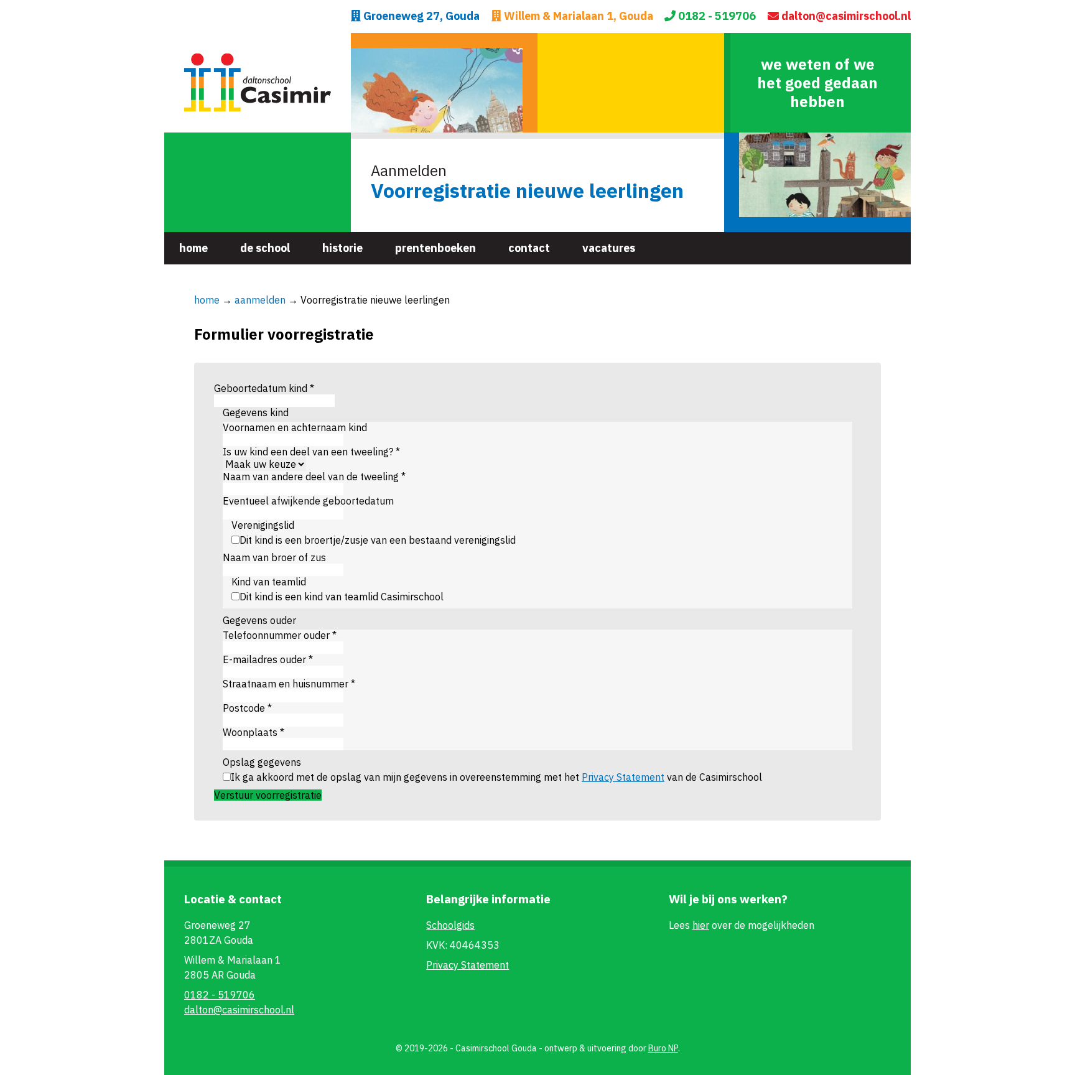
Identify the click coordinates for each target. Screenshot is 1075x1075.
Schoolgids (450, 925)
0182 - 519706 (716, 16)
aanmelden (260, 300)
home (207, 300)
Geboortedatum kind (264, 388)
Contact (529, 248)
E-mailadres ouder (268, 659)
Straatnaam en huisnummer (289, 683)
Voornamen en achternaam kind (295, 427)
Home (193, 248)
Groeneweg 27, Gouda (420, 16)
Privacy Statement (623, 777)
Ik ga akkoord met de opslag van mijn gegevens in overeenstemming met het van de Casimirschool (496, 777)
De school (265, 248)
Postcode (247, 708)
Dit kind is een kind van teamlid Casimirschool (342, 596)
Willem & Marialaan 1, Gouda (577, 16)
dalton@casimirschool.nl (845, 16)
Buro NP (663, 1048)
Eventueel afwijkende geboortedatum (308, 501)
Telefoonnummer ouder (280, 635)
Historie (342, 248)
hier (700, 925)
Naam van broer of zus (274, 557)
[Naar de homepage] (257, 83)
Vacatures (608, 248)
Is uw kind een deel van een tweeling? (311, 451)
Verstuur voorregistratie (268, 795)
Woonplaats (253, 732)
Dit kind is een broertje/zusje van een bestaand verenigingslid (378, 540)
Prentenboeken (435, 248)
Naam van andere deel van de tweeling (314, 476)
